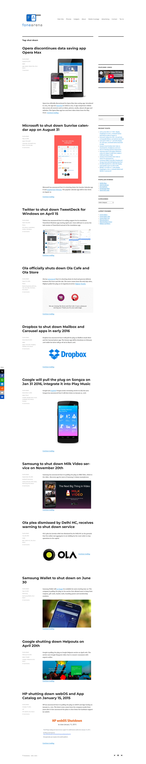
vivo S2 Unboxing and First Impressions (110, 149)
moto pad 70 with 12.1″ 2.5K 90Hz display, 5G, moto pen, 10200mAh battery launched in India (111, 142)
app (23, 66)
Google (24, 397)
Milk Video (34, 481)
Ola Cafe (27, 287)
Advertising (105, 19)
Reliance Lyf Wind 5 (105, 223)
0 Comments (25, 147)
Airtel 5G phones (104, 185)
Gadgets (76, 19)
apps (23, 63)
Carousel (28, 344)
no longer (60, 589)
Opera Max (32, 66)
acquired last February (54, 189)
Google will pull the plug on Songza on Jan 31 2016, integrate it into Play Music (56, 382)
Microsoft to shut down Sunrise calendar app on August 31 (55, 127)
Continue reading (53, 113)
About (84, 19)
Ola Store (32, 287)
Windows (29, 229)
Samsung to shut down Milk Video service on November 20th (56, 466)
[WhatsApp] (2, 380)
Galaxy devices (26, 481)
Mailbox (24, 346)
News (23, 225)
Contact (114, 19)
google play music (32, 397)
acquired (53, 390)
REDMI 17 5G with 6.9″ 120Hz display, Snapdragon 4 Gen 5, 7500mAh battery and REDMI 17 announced (111, 169)
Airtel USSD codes (104, 190)
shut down (25, 227)
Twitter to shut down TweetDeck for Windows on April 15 (54, 211)
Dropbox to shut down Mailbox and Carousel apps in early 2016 (53, 329)
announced (51, 279)
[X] (2, 371)
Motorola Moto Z (104, 220)
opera (26, 66)
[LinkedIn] (2, 384)
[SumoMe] (2, 397)
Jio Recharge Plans (105, 188)
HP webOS (25, 711)
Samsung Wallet (26, 596)
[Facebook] (2, 376)
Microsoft (28, 141)
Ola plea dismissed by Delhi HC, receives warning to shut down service (57, 525)
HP (23, 709)
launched (59, 105)
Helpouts (29, 659)
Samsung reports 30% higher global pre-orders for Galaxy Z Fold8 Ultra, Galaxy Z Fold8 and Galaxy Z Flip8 (111, 153)
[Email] (2, 393)
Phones (68, 19)
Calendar (24, 143)
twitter (24, 229)
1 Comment (25, 70)
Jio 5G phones (103, 187)
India (23, 538)
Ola (23, 287)
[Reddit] (2, 388)
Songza (24, 401)
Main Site (60, 19)
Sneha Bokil (25, 59)
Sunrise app (29, 145)
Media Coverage (93, 19)
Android (24, 479)
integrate (24, 399)
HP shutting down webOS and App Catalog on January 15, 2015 (53, 696)
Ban (23, 540)
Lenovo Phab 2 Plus (105, 216)
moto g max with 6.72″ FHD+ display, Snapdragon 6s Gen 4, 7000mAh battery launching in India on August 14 (110, 133)
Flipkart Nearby (80, 284)
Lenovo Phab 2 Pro (105, 218)
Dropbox (33, 344)
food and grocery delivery (29, 286)
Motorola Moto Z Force (106, 222)
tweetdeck (31, 227)
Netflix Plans (103, 183)
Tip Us (122, 19)
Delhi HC (27, 540)
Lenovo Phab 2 (104, 214)
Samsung (30, 479)
